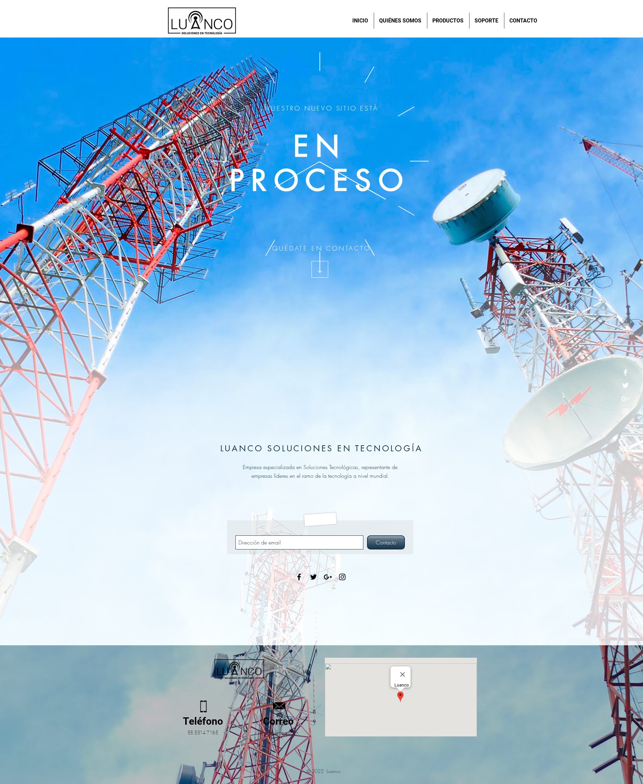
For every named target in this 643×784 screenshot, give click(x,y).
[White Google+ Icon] (625, 398)
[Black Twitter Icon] (313, 577)
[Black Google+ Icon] (328, 577)
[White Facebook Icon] (625, 372)
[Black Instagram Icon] (342, 577)
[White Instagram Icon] (625, 411)
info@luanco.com (278, 733)
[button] (448, 20)
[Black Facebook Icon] (299, 577)
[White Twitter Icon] (625, 385)
